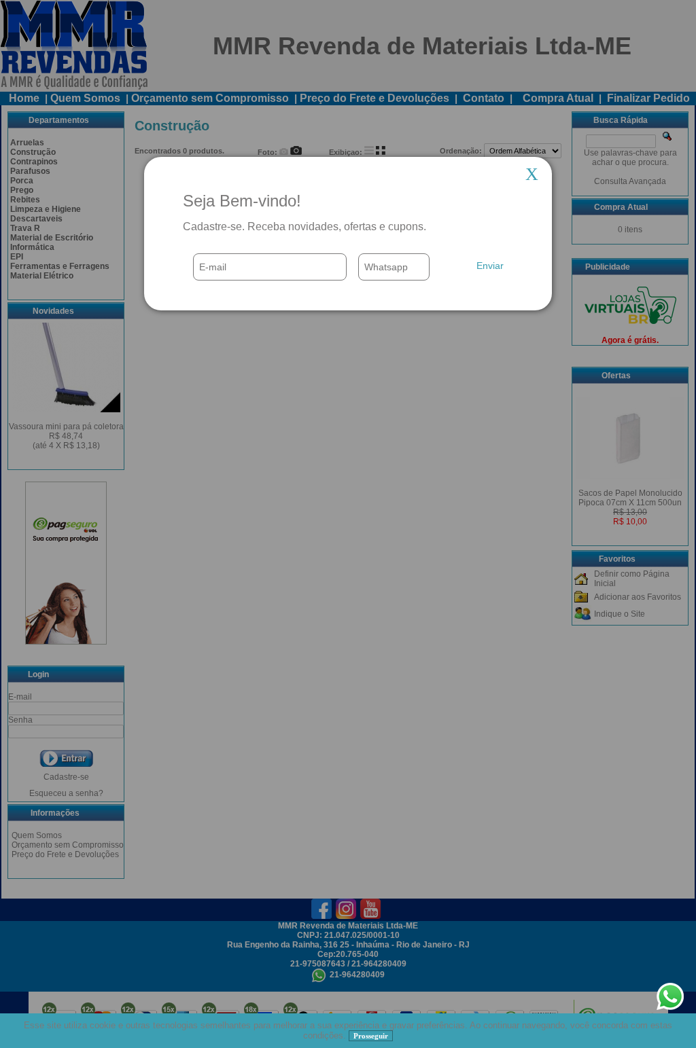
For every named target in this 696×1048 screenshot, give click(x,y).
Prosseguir (370, 1036)
